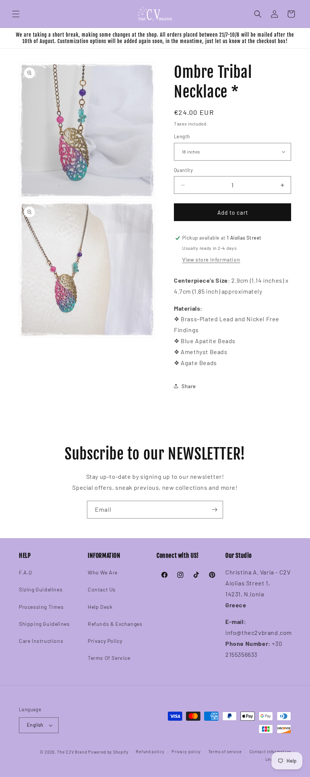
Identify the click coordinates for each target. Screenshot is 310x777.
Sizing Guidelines (40, 589)
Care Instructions (41, 641)
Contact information (270, 751)
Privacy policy (186, 751)
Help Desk (100, 607)
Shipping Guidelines (44, 624)
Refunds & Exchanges (115, 624)
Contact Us (102, 589)
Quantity (183, 170)
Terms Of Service (109, 658)
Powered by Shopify (108, 751)
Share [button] (188, 386)
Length (182, 136)
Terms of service (225, 751)
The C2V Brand (72, 751)
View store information (211, 259)
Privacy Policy (105, 641)
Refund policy (150, 751)
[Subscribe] (214, 510)
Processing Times (41, 607)
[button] (16, 14)
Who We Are (103, 572)
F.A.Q (25, 572)
